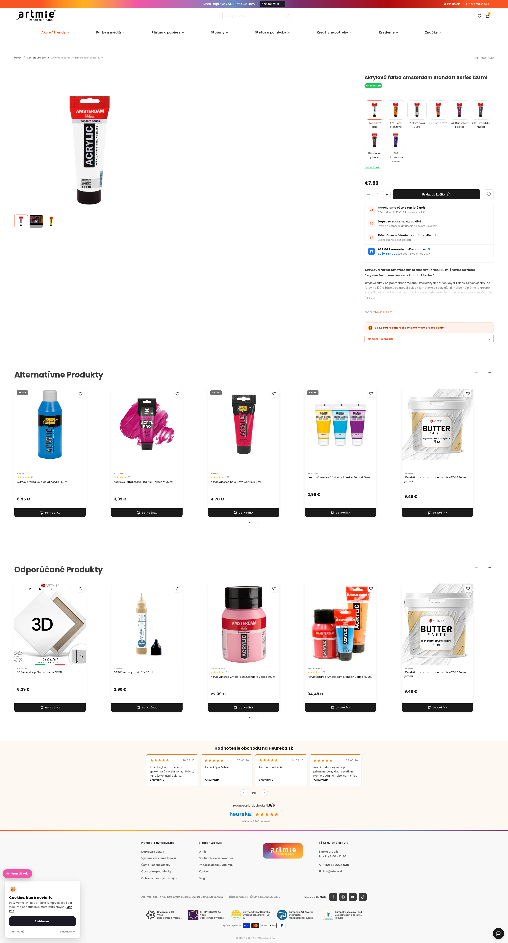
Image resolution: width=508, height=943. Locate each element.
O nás (203, 851)
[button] (249, 522)
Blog (202, 878)
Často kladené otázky (155, 864)
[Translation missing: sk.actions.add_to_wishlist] (80, 393)
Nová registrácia (479, 4)
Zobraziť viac (372, 167)
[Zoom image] (89, 150)
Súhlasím (42, 921)
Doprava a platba (152, 851)
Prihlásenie (453, 4)
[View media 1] (21, 221)
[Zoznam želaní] (479, 16)
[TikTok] (363, 897)
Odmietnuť (17, 931)
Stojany (217, 32)
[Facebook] (333, 897)
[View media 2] (36, 221)
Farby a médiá (108, 32)
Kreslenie (386, 32)
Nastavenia (67, 931)
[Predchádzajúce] (243, 792)
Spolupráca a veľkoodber (216, 858)
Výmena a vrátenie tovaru (158, 858)
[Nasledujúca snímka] (78, 429)
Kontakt (204, 871)
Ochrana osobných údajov (159, 878)
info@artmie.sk (333, 871)
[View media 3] (51, 221)
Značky (431, 32)
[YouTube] (353, 897)
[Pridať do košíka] (50, 512)
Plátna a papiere (166, 32)
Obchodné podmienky (156, 871)
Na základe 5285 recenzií (254, 821)
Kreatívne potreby (332, 32)
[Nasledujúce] (264, 792)
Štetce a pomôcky (270, 32)
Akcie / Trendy (53, 32)
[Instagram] (343, 897)
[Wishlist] (489, 194)
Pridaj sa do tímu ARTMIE (216, 864)
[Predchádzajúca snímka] (21, 429)
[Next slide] (490, 372)
